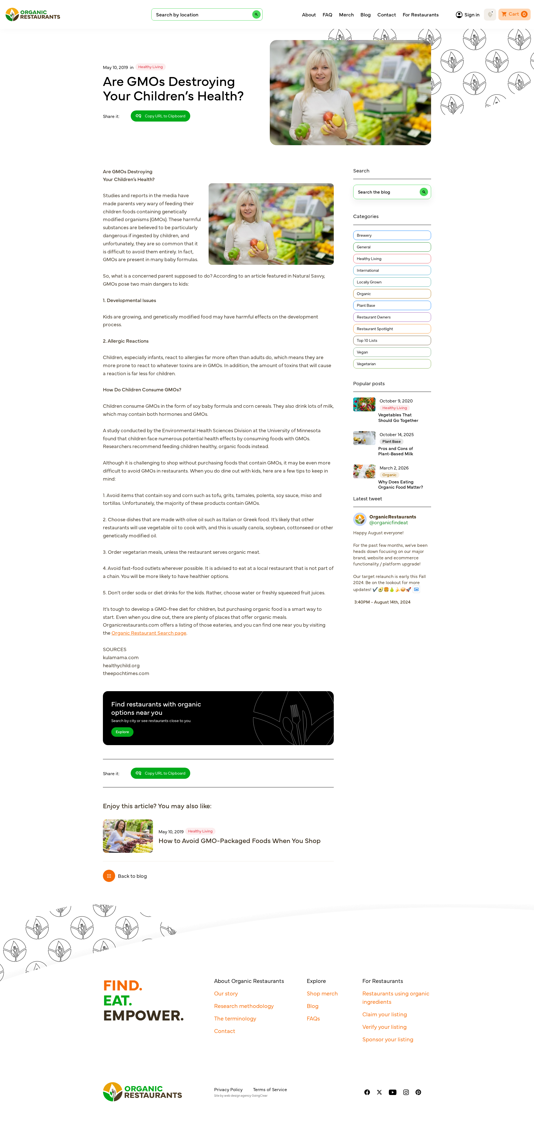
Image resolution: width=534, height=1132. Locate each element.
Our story (226, 993)
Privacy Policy (228, 1089)
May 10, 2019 (115, 67)
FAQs (313, 1018)
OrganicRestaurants (392, 516)
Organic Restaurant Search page (149, 632)
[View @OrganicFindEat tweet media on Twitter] (416, 589)
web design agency (237, 1095)
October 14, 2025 (397, 434)
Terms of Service (270, 1089)
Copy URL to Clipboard (165, 115)
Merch (346, 14)
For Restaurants (421, 14)
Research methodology (244, 1005)
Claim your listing (384, 1014)
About (309, 14)
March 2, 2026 (394, 467)
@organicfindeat (388, 522)
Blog (365, 14)
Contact (386, 14)
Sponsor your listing (387, 1039)
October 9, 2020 (396, 400)
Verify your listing (384, 1026)
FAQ (327, 14)
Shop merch (322, 993)
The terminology (235, 1018)
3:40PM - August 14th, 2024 (382, 602)
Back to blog (132, 875)
